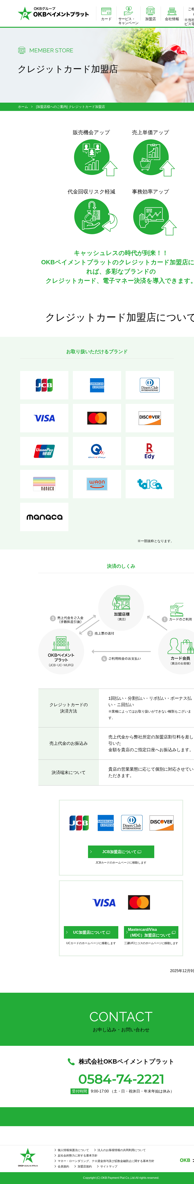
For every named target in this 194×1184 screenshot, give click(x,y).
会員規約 (63, 1166)
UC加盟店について (89, 932)
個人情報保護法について (73, 1150)
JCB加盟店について (119, 852)
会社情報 (172, 19)
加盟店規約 (85, 1166)
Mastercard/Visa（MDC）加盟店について (149, 932)
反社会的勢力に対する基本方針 (77, 1155)
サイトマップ (108, 1166)
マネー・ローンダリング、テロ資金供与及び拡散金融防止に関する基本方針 (106, 1161)
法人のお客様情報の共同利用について (121, 1150)
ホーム (23, 107)
